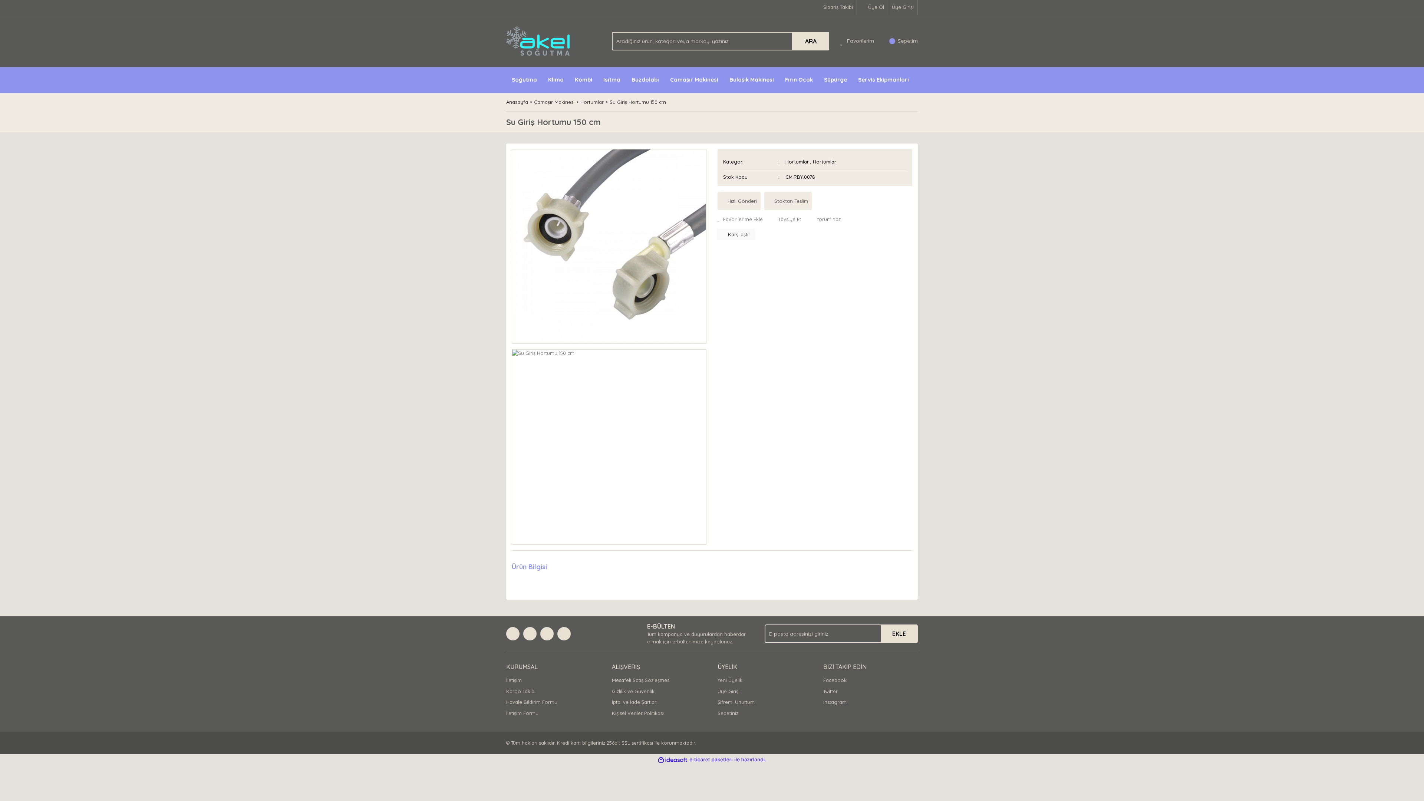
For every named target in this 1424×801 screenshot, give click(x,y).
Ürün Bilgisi (529, 567)
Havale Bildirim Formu (531, 702)
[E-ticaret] (711, 760)
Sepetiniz (728, 713)
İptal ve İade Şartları (634, 702)
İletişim (514, 680)
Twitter (830, 691)
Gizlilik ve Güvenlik (633, 691)
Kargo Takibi (520, 691)
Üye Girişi (903, 7)
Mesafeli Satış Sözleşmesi (641, 680)
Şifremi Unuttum (736, 702)
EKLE (899, 633)
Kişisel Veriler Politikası (638, 713)
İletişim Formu (522, 713)
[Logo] (538, 40)
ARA (811, 41)
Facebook (835, 680)
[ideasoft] (673, 760)
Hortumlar (797, 162)
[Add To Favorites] (740, 219)
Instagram (835, 702)
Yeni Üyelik (730, 680)
